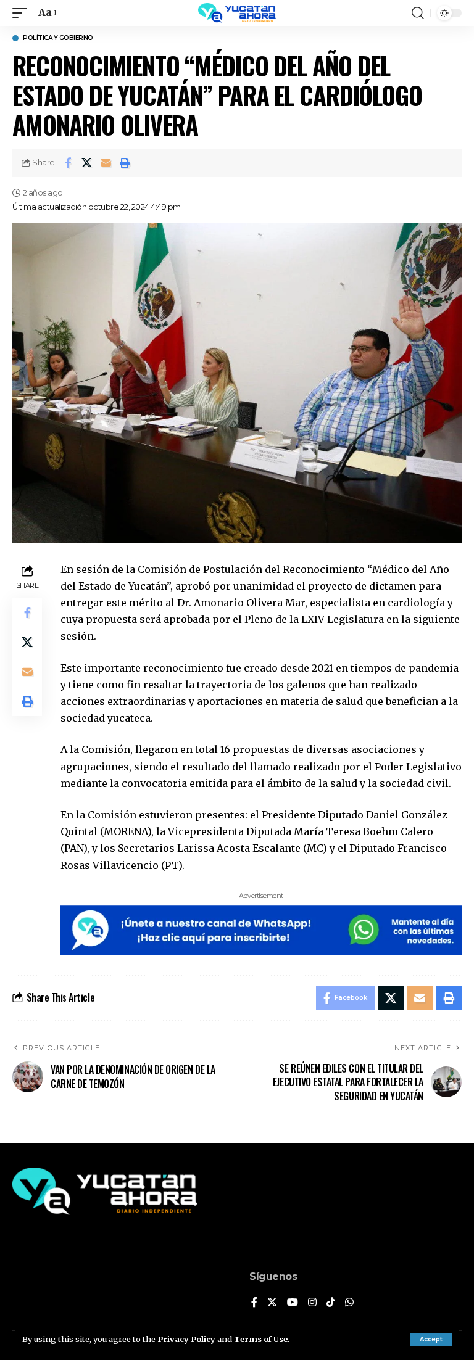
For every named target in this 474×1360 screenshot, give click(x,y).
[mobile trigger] (22, 12)
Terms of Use (261, 1339)
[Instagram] (312, 1303)
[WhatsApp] (349, 1303)
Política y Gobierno (58, 38)
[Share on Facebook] (68, 163)
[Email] (106, 163)
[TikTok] (331, 1303)
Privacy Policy (186, 1339)
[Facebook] (254, 1303)
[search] (418, 12)
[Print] (125, 163)
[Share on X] (87, 163)
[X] (272, 1303)
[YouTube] (292, 1303)
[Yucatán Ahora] (237, 13)
